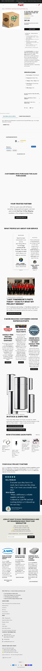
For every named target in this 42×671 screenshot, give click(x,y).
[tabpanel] (21, 157)
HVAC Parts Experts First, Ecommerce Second (11, 603)
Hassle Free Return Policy (7, 620)
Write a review (34, 146)
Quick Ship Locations (6, 628)
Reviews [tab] (8, 147)
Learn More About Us (21, 217)
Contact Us (4, 607)
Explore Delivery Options (14, 313)
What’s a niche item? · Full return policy (31, 47)
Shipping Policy (5, 605)
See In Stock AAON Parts (8, 581)
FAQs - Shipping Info (6, 618)
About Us (21, 362)
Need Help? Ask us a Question (29, 103)
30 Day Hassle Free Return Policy (31, 94)
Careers (3, 624)
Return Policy (34, 369)
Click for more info (33, 581)
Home (3, 8)
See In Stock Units (20, 577)
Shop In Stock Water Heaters (15, 426)
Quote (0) (41, 502)
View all (38, 434)
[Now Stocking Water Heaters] (21, 551)
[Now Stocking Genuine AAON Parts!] (8, 551)
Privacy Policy (5, 611)
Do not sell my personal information (9, 630)
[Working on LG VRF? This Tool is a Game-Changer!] (34, 551)
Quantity (26, 24)
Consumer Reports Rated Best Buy (16, 429)
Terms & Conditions (6, 613)
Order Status (4, 626)
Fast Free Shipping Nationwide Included (31, 23)
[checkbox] (14, 150)
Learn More (7, 362)
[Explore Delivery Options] (21, 287)
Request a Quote (5, 622)
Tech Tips (4, 609)
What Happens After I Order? (30, 98)
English (20, 662)
